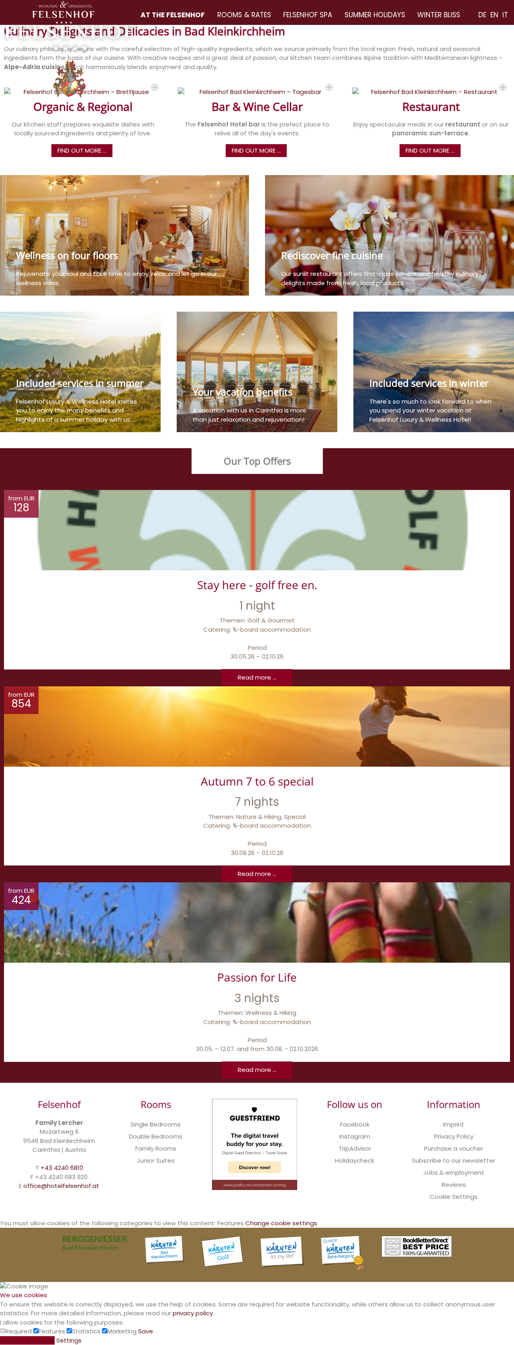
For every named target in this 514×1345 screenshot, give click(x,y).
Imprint (453, 1124)
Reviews (454, 1184)
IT (505, 15)
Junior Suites (156, 1160)
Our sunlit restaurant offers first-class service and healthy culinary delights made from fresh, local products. (379, 278)
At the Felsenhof (173, 15)
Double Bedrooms (155, 1136)
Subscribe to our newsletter (453, 1160)
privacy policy (193, 1313)
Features (53, 1331)
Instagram (354, 1136)
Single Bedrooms (156, 1124)
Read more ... (257, 677)
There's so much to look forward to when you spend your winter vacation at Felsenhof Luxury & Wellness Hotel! (430, 410)
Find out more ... (81, 150)
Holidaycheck (354, 1160)
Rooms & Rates (244, 15)
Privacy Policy (453, 1136)
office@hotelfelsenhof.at (61, 1186)
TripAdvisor (355, 1148)
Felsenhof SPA (307, 15)
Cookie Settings (453, 1196)
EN (494, 15)
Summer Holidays (375, 15)
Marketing (122, 1331)
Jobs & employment (453, 1172)
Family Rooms (155, 1148)
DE (482, 15)
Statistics (87, 1331)
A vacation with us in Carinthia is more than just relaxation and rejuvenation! (249, 415)
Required (19, 1331)
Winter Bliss (438, 15)
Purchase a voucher (453, 1148)
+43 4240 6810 (62, 1167)
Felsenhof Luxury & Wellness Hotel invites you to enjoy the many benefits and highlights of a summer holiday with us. (76, 410)
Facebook (354, 1124)
